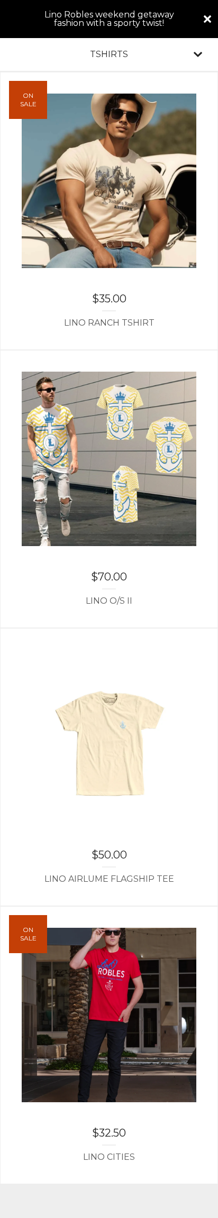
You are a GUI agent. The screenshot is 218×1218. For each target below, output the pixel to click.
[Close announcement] (207, 19)
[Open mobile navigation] (198, 54)
